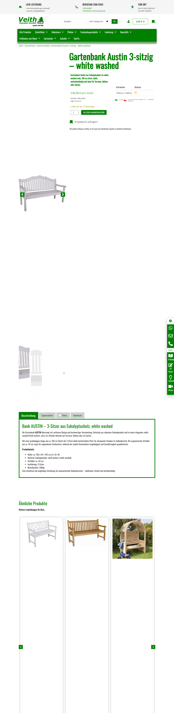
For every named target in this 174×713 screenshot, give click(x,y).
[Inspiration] (170, 377)
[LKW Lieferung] (20, 7)
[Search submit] (115, 21)
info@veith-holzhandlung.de (94, 11)
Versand (77, 101)
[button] (22, 194)
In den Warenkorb (93, 112)
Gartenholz (30, 45)
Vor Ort (142, 4)
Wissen (170, 390)
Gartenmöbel (43, 45)
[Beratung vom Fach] (76, 7)
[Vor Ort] (132, 7)
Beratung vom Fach (93, 4)
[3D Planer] (170, 365)
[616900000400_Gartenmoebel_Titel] (42, 194)
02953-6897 (130, 101)
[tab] (29, 415)
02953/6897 (87, 8)
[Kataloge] (170, 356)
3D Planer (170, 370)
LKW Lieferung (33, 4)
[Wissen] (170, 386)
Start (21, 45)
